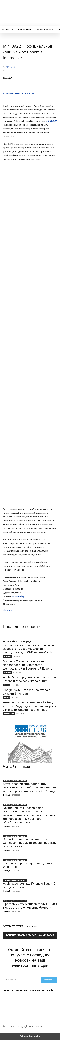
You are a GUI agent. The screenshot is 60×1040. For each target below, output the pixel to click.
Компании (7, 656)
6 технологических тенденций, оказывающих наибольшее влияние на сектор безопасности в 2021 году (29, 787)
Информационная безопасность (18, 93)
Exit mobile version (30, 1036)
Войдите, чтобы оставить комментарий (30, 935)
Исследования (9, 713)
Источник (8, 610)
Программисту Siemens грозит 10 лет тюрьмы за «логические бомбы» (30, 905)
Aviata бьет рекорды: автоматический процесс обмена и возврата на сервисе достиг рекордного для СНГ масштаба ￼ (28, 647)
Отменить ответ (31, 927)
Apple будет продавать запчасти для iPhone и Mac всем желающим (29, 679)
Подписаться (49, 979)
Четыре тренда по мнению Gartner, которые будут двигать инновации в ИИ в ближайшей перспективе (29, 706)
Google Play (18, 596)
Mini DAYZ (51, 121)
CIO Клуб (10, 67)
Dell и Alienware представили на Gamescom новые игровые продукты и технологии (30, 842)
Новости (7, 685)
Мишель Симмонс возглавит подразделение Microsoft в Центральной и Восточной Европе (27, 665)
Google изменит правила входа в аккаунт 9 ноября (26, 691)
